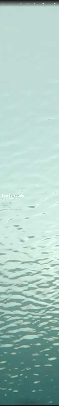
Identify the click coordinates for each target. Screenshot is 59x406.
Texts (42, 3)
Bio (48, 3)
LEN (3, 3)
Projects (28, 3)
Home (21, 3)
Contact (55, 3)
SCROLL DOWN (29, 402)
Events (36, 3)
